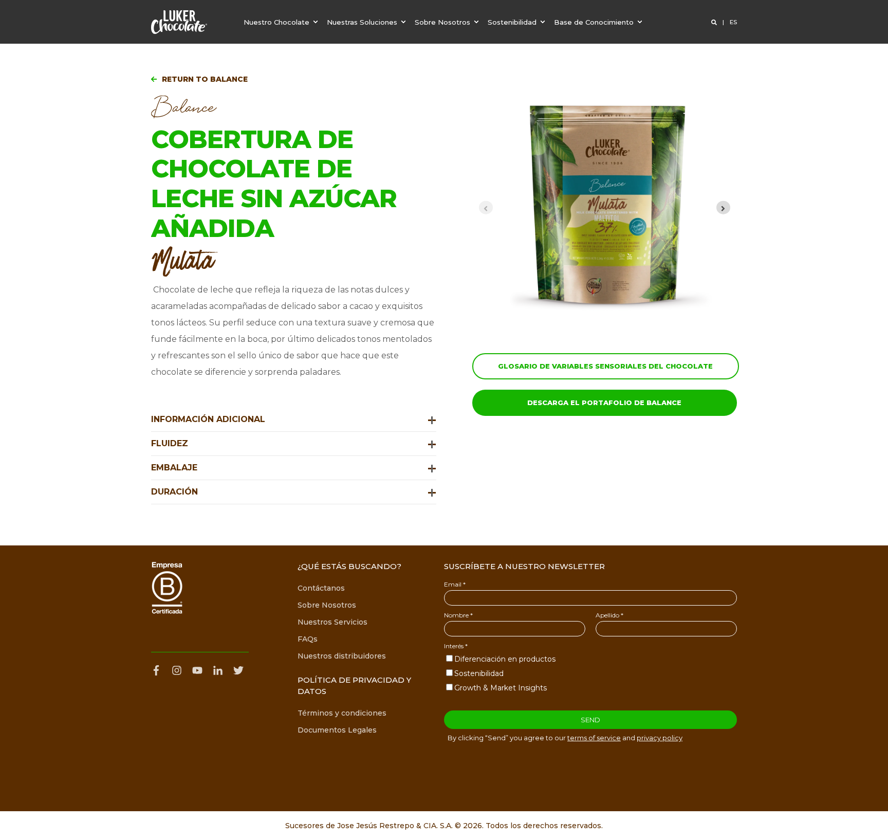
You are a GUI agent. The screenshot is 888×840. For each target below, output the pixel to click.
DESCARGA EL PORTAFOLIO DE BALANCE (604, 402)
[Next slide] (723, 207)
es (733, 22)
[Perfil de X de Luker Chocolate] (238, 670)
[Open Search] (714, 22)
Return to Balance (205, 79)
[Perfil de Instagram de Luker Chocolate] (176, 670)
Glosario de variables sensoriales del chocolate (605, 366)
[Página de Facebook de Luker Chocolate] (158, 670)
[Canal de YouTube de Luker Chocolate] (197, 670)
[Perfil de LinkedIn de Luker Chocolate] (218, 670)
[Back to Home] (179, 22)
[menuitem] (282, 22)
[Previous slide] (486, 207)
